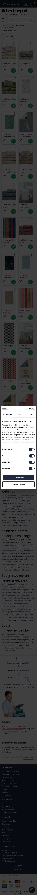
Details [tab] (19, 414)
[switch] (32, 456)
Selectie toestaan (18, 484)
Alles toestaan (18, 478)
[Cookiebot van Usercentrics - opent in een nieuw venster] (26, 409)
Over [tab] (30, 414)
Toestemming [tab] (7, 414)
